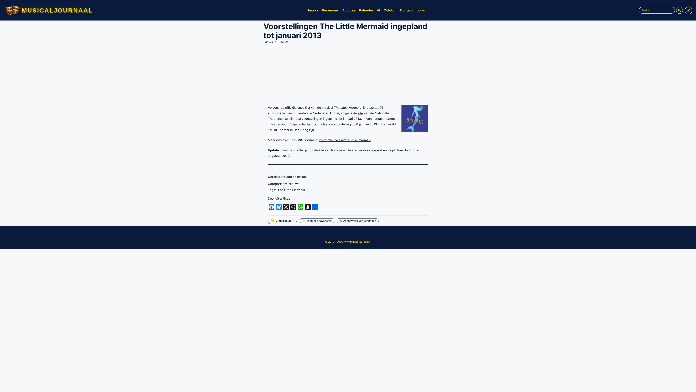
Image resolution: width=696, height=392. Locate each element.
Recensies (330, 10)
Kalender (366, 10)
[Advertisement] (348, 75)
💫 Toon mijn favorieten (317, 220)
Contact (406, 10)
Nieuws (312, 10)
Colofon (390, 10)
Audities (348, 10)
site (360, 113)
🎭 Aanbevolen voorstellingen (357, 220)
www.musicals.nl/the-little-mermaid (345, 140)
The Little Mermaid (291, 190)
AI (378, 10)
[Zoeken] (679, 10)
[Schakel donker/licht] (688, 10)
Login (421, 10)
